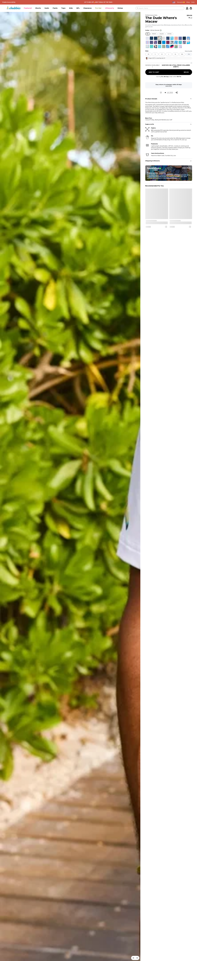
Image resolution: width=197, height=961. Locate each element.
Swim (47, 8)
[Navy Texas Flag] (168, 38)
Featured (28, 8)
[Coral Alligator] (176, 38)
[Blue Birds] (172, 38)
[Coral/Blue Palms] (188, 38)
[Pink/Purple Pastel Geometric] (180, 46)
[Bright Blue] (164, 42)
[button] (27, 8)
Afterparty (109, 8)
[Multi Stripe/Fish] (176, 46)
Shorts (38, 8)
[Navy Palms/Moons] (184, 38)
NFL (78, 8)
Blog (188, 2)
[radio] (147, 38)
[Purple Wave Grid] (168, 42)
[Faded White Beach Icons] (147, 46)
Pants (55, 8)
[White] (164, 38)
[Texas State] (147, 42)
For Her (98, 8)
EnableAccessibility (8, 2)
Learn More (169, 86)
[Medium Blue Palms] (168, 46)
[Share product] (176, 92)
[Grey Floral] (172, 42)
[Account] (187, 8)
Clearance (87, 8)
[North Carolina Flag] (180, 38)
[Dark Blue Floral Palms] (184, 42)
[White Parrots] (160, 38)
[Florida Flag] (151, 42)
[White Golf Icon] (147, 38)
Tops (63, 8)
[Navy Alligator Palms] (151, 38)
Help (193, 2)
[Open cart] (191, 8)
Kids (71, 8)
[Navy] (155, 38)
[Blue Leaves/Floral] (155, 42)
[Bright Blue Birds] (176, 42)
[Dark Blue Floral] (155, 46)
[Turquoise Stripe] (151, 46)
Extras (120, 8)
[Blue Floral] (188, 42)
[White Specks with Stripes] (172, 46)
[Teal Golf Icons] (180, 42)
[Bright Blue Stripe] (160, 46)
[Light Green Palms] (164, 46)
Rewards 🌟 (181, 2)
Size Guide (188, 51)
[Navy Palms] (160, 42)
